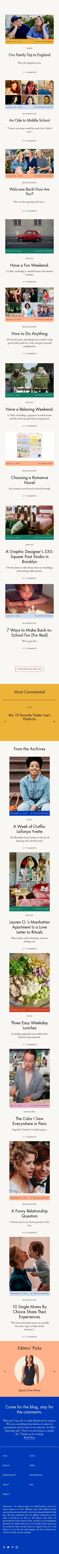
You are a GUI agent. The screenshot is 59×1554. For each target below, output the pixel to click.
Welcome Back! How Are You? (29, 191)
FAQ (31, 1484)
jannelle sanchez (44, 107)
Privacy (6, 1494)
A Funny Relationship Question (29, 1213)
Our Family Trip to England (29, 54)
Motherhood (29, 113)
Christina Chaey (41, 1105)
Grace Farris (47, 463)
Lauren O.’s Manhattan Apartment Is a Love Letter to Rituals (29, 927)
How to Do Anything (29, 333)
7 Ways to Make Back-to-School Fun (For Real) (29, 632)
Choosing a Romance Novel (29, 480)
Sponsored (29, 1112)
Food (29, 1016)
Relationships (29, 182)
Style (29, 819)
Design (29, 258)
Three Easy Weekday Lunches (29, 1025)
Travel (29, 48)
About (6, 1484)
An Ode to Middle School (29, 120)
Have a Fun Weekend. (29, 265)
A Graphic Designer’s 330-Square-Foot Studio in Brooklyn (30, 556)
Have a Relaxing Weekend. (30, 409)
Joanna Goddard (45, 41)
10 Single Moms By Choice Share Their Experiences (29, 1312)
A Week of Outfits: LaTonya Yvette (29, 829)
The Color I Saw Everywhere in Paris (29, 1121)
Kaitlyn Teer (43, 909)
